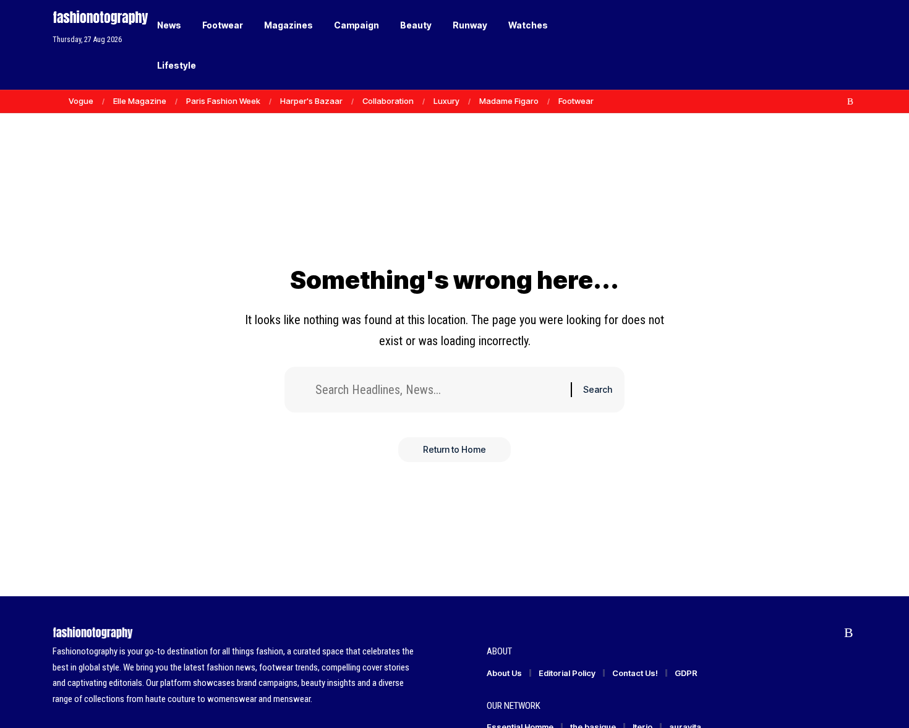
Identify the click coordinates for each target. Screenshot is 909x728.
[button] (825, 45)
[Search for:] (438, 390)
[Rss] (850, 101)
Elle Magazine (139, 101)
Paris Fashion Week (223, 101)
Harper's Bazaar (311, 101)
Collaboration (388, 101)
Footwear (576, 101)
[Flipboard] (837, 101)
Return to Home (454, 449)
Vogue (81, 101)
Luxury (446, 101)
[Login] (800, 45)
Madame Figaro (509, 101)
